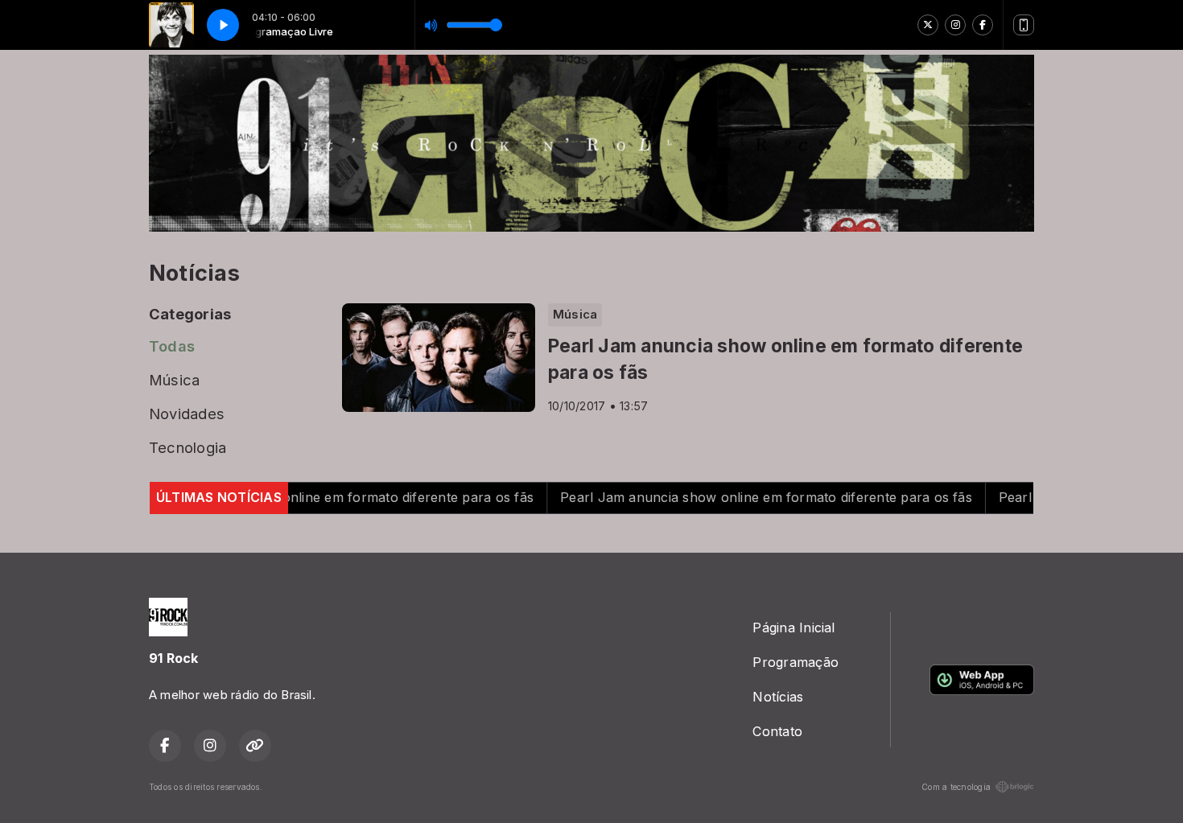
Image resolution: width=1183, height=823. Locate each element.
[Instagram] (955, 24)
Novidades (187, 413)
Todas (172, 346)
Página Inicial (793, 627)
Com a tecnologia (956, 787)
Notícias (777, 697)
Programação (795, 662)
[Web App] (1023, 24)
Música (174, 380)
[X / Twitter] (927, 24)
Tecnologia (187, 447)
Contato (777, 731)
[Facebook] (982, 24)
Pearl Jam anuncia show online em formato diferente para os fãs (297, 497)
